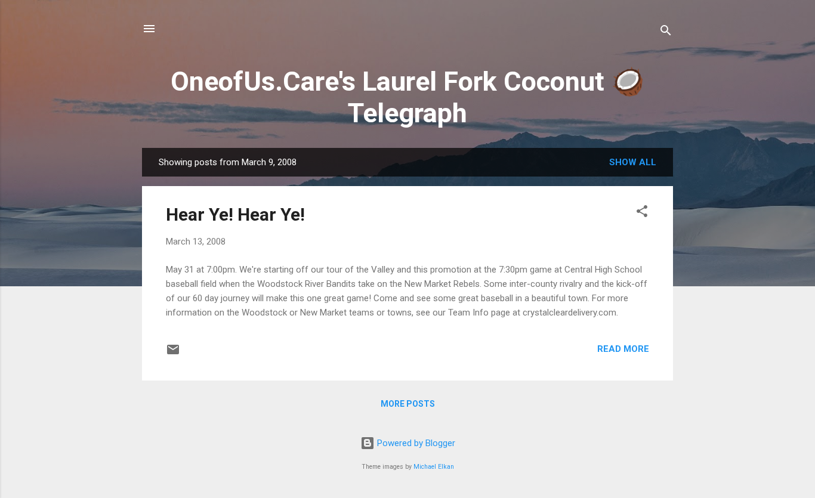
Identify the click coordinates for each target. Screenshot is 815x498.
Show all (632, 162)
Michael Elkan (433, 467)
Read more (623, 349)
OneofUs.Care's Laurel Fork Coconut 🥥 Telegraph (407, 97)
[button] (642, 213)
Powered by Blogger (415, 443)
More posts (408, 404)
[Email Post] (173, 353)
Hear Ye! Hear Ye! (235, 214)
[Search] (666, 32)
